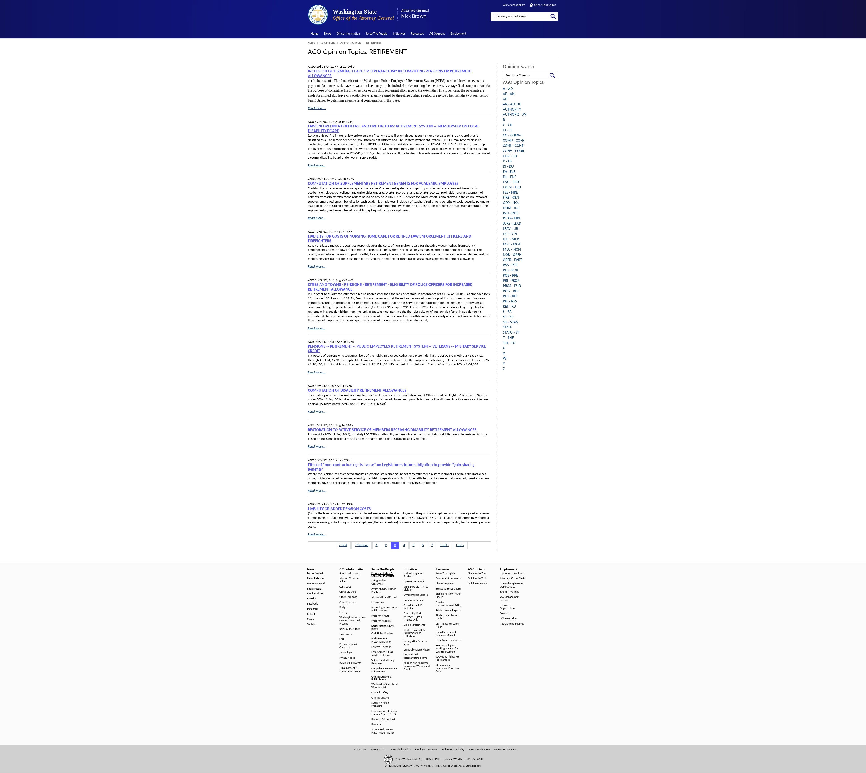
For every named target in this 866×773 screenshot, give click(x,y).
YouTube (311, 624)
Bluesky (311, 598)
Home (314, 33)
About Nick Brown (349, 573)
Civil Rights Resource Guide (447, 625)
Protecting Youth (380, 616)
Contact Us (345, 587)
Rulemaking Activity (350, 663)
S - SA (507, 312)
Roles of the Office (349, 629)
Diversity (504, 613)
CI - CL (507, 130)
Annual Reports (347, 602)
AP (505, 99)
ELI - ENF (509, 177)
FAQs (342, 639)
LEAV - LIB (510, 229)
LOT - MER (511, 239)
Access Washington (479, 749)
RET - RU (509, 307)
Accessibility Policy (400, 749)
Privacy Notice (347, 658)
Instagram (312, 609)
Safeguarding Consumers (378, 582)
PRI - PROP (511, 281)
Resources (417, 33)
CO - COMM (512, 135)
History (343, 612)
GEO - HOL (511, 203)
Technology (345, 652)
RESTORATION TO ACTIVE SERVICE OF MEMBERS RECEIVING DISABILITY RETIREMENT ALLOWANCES (392, 430)
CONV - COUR (513, 151)
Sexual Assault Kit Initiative (413, 607)
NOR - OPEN (512, 255)
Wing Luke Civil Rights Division (416, 588)
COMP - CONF (514, 141)
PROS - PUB (512, 286)
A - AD (508, 89)
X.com (310, 619)
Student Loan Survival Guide (447, 617)
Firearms (376, 724)
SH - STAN (510, 322)
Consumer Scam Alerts (448, 578)
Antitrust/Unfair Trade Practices (383, 591)
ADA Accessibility (514, 5)
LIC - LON (510, 234)
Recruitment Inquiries (512, 624)
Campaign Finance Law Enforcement (384, 670)
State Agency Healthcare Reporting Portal (447, 668)
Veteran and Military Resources (382, 662)
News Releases (315, 578)
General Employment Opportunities (511, 585)
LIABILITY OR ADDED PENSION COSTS (339, 509)
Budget (343, 607)
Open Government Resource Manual (446, 634)
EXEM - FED (512, 187)
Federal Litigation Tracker (413, 575)
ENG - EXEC (511, 182)
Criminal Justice (380, 698)
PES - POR (510, 270)
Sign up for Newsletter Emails (448, 595)
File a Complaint (445, 583)
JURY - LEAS (512, 224)
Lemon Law (377, 602)
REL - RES (510, 301)
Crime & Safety (379, 692)
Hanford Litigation (381, 647)
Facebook (312, 603)
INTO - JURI (511, 218)
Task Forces (345, 634)
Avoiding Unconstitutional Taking (449, 604)
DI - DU (508, 166)
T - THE (508, 338)
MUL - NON (512, 250)
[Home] (318, 15)
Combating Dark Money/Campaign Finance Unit (413, 616)
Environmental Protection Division (381, 640)
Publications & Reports (448, 610)
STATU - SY (511, 333)
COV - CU (510, 156)
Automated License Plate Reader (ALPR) (382, 731)
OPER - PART (512, 260)
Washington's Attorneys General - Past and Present (352, 620)
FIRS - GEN (511, 198)
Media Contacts (315, 573)
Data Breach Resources (448, 640)
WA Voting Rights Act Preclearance (447, 658)
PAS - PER (510, 265)
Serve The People (376, 33)
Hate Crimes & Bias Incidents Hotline (382, 654)
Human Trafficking (414, 600)
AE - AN (509, 94)
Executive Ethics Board (448, 589)
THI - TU (509, 343)
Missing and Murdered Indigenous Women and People (417, 666)
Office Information (348, 33)
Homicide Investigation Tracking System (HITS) (384, 713)
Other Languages (545, 5)
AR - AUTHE (512, 104)
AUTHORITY (512, 109)
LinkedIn (311, 614)
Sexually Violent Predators (380, 704)
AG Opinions (437, 33)
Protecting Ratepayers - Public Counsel (384, 609)
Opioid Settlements (414, 625)
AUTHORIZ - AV (514, 115)
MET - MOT (512, 244)
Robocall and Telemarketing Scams (415, 656)
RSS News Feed (316, 583)
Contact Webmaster (505, 749)
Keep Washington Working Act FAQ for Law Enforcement (447, 648)
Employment (458, 33)
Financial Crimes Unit (383, 719)
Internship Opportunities (507, 607)
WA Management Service (509, 599)
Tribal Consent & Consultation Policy (349, 670)
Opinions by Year (477, 573)
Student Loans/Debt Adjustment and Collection (415, 633)
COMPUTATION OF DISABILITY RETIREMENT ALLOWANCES (357, 390)
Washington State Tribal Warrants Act (384, 686)
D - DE (507, 161)
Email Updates (315, 593)
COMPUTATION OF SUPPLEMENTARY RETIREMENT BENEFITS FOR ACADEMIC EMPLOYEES (383, 184)
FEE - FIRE (510, 192)
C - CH (507, 125)
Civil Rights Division (382, 633)
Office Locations (348, 597)
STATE (507, 327)
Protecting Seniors (381, 621)
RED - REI (510, 296)
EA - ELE (509, 172)
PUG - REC (511, 291)
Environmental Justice (416, 595)
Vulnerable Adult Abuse (417, 649)
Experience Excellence (512, 573)
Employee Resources (426, 749)
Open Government (414, 581)
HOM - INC (511, 208)
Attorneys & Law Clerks (512, 578)
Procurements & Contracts (348, 646)
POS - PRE (510, 275)
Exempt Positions (509, 592)
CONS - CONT (513, 146)
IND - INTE (510, 213)
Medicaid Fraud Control (384, 597)
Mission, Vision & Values (349, 580)
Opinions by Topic (350, 42)
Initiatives (399, 33)
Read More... (317, 108)
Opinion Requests (477, 583)
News (327, 33)
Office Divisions (347, 592)
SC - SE (508, 317)
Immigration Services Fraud (415, 643)
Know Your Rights (445, 573)
